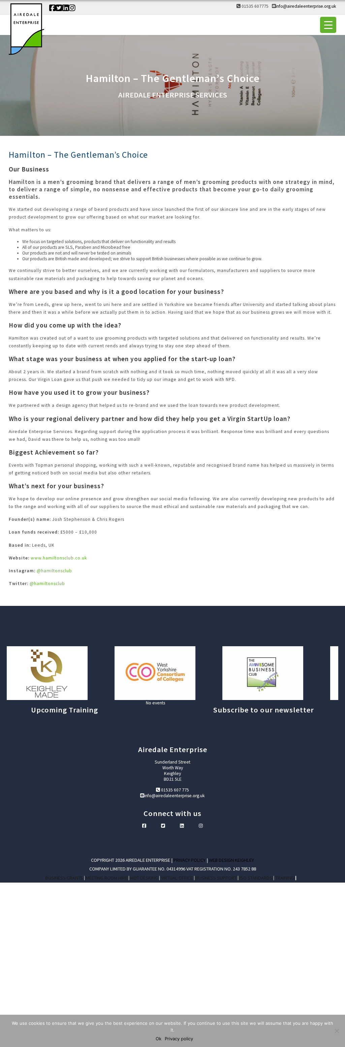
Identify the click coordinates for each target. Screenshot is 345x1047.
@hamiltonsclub (54, 571)
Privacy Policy (190, 860)
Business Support (216, 878)
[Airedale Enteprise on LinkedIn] (65, 8)
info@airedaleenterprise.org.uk (306, 6)
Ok (158, 1038)
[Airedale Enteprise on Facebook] (52, 8)
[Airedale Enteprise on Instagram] (72, 8)
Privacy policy (179, 1038)
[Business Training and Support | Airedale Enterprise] (26, 29)
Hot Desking (144, 878)
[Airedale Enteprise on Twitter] (59, 8)
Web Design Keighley (231, 860)
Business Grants (64, 878)
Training (284, 878)
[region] (172, 673)
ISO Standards (256, 878)
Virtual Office (177, 878)
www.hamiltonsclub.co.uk (59, 558)
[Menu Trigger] (328, 25)
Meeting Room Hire (106, 878)
